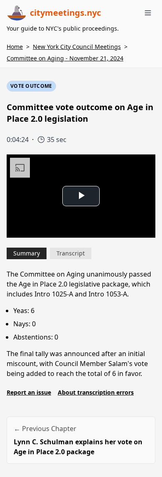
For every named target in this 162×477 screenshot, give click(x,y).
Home (15, 47)
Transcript (70, 253)
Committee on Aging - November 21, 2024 (65, 58)
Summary (26, 253)
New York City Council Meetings (77, 47)
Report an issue (29, 392)
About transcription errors (96, 392)
